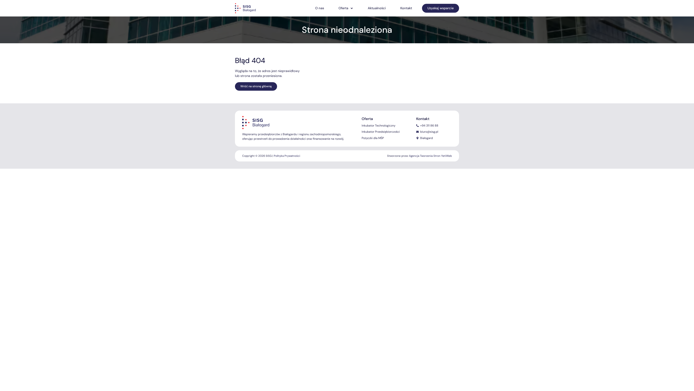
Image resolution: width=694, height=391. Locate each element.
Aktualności (377, 8)
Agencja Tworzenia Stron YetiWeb (430, 156)
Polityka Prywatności (287, 156)
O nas (319, 8)
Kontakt (406, 8)
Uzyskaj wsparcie (440, 8)
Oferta (343, 8)
